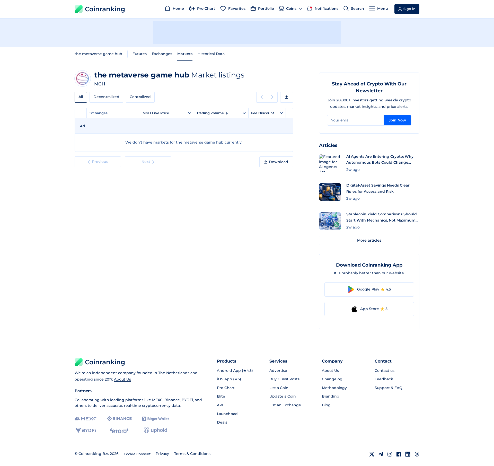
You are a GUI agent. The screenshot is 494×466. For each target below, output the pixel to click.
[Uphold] (155, 430)
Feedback (384, 379)
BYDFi (187, 400)
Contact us (384, 370)
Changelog (332, 379)
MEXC (157, 400)
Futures (140, 53)
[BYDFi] (85, 430)
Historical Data (211, 53)
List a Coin (278, 387)
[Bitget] (155, 419)
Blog (326, 405)
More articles (369, 240)
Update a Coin (282, 396)
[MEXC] (85, 418)
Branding (330, 396)
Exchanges (162, 53)
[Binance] (119, 418)
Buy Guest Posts (284, 379)
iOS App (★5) (229, 379)
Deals (222, 422)
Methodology (334, 387)
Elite (221, 396)
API (220, 405)
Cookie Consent (137, 454)
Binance (172, 400)
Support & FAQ (388, 387)
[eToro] (119, 430)
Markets (184, 53)
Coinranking (105, 9)
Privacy (162, 453)
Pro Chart (226, 387)
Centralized (140, 96)
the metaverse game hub (98, 53)
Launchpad (227, 413)
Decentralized (106, 96)
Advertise (278, 370)
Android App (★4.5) (235, 370)
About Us (122, 379)
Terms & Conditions (192, 453)
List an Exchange (285, 405)
